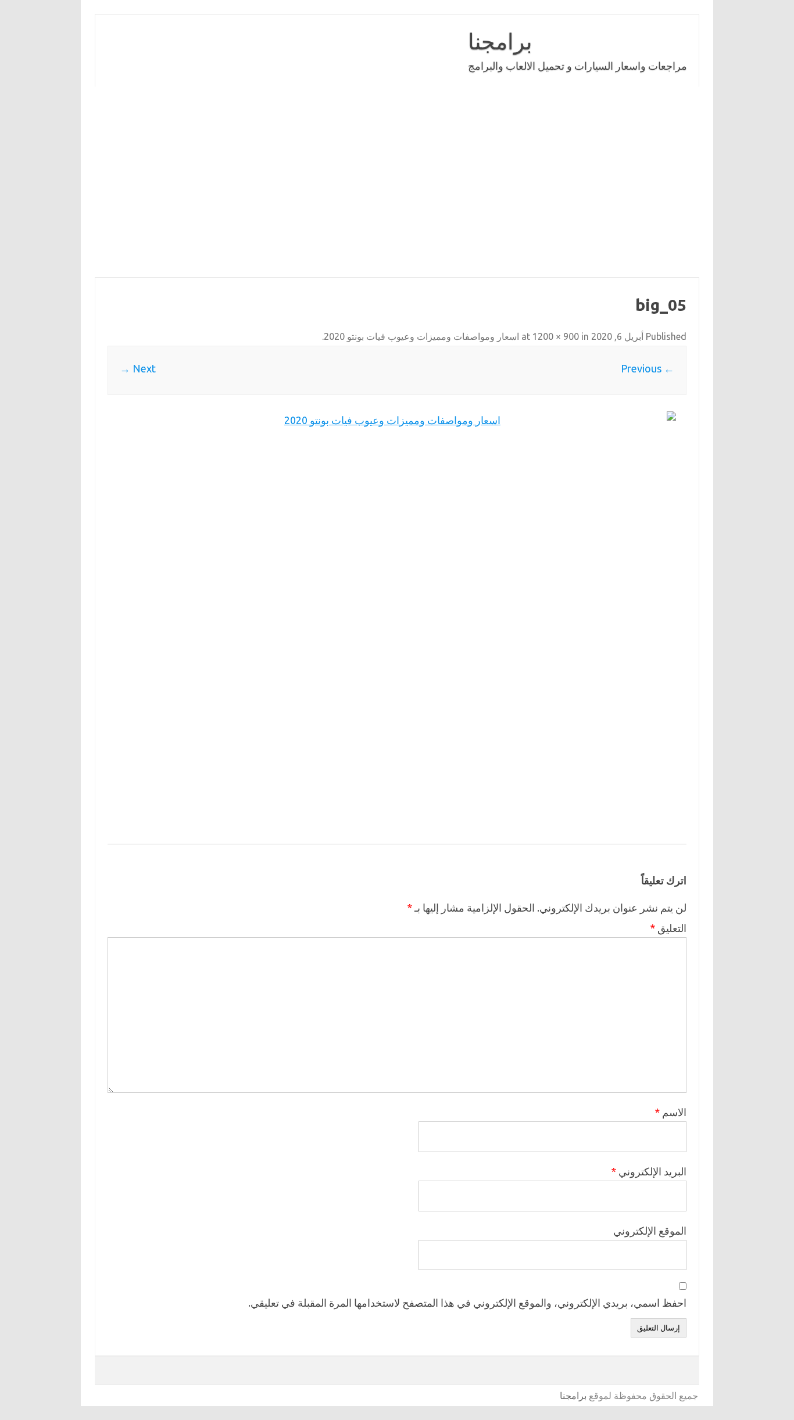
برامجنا (500, 41)
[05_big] (397, 620)
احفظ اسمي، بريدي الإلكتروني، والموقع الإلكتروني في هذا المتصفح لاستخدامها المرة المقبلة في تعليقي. (467, 1302)
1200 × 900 (555, 336)
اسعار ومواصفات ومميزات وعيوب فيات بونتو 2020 (421, 336)
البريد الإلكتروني (648, 1171)
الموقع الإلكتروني (649, 1230)
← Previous (647, 368)
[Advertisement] (397, 182)
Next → (138, 368)
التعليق (668, 928)
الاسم (670, 1112)
